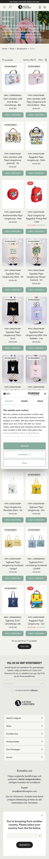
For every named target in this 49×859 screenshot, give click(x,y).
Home (4, 48)
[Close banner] (45, 394)
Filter (40, 60)
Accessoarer (22, 48)
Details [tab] (24, 401)
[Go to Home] (24, 7)
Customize (23, 454)
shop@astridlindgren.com (24, 791)
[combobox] (24, 836)
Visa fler (24, 646)
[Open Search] (11, 7)
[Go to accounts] (39, 7)
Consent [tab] (9, 401)
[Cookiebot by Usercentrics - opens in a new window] (29, 394)
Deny (24, 463)
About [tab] (40, 401)
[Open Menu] (4, 7)
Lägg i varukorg (13, 115)
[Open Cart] (43, 7)
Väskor (32, 48)
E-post (24, 787)
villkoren (34, 690)
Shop (12, 48)
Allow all (24, 446)
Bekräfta (24, 845)
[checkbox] (12, 690)
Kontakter (33, 802)
